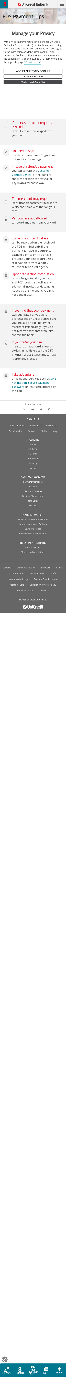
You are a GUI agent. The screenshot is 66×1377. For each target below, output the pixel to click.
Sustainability (15, 431)
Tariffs (53, 573)
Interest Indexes (36, 573)
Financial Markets (33, 515)
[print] (49, 409)
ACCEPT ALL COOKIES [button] (33, 81)
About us (33, 419)
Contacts (7, 567)
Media (44, 431)
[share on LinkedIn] (33, 409)
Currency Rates (16, 573)
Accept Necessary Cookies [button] (33, 71)
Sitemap (45, 590)
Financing (32, 439)
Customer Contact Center (31, 173)
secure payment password (30, 385)
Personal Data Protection (46, 579)
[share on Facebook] (16, 409)
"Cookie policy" (32, 62)
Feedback (45, 567)
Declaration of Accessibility (43, 585)
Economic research (26, 590)
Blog (54, 431)
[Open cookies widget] (5, 1360)
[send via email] (41, 409)
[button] (62, 4)
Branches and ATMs (26, 567)
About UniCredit (17, 425)
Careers (31, 431)
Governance (50, 425)
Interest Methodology (18, 579)
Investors (34, 425)
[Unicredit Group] (33, 607)
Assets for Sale (17, 585)
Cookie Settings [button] (33, 76)
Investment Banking (33, 543)
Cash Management (33, 477)
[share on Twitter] (24, 409)
